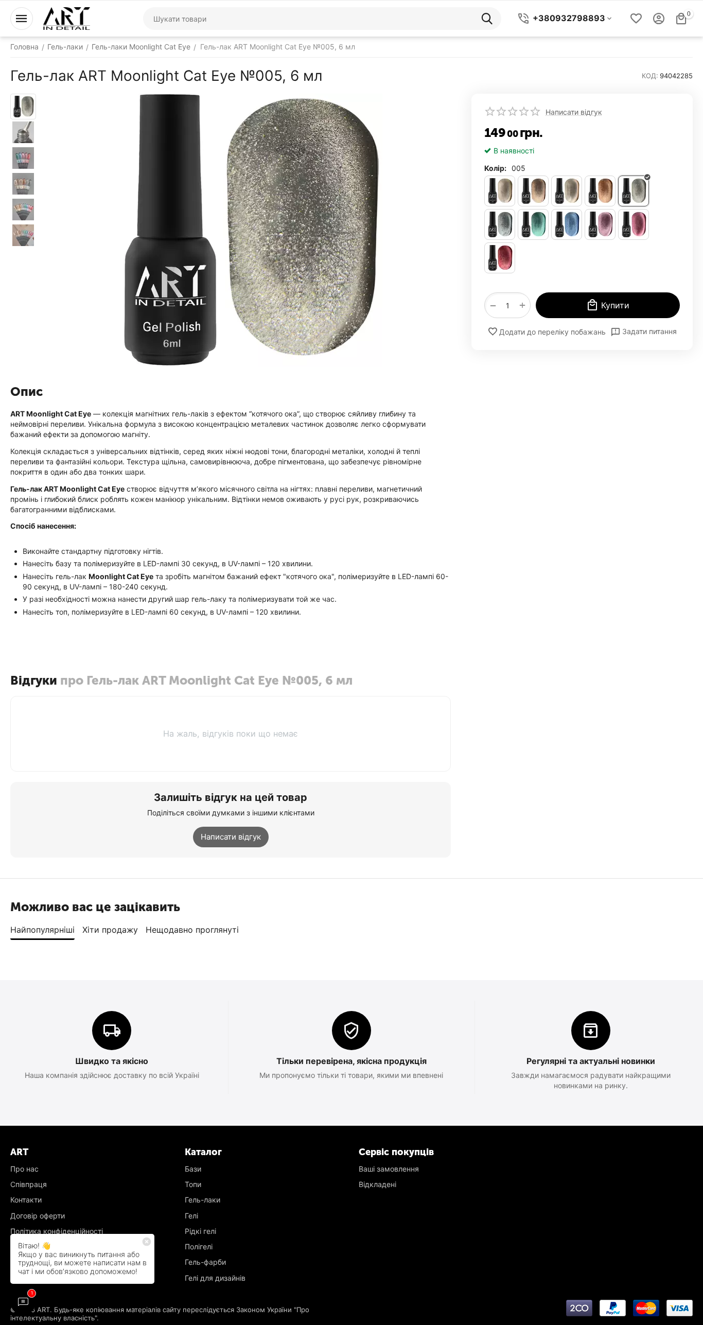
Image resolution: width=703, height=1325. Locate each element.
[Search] (490, 18)
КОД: (650, 76)
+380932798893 (569, 18)
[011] (499, 257)
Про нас (24, 1168)
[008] (566, 224)
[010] (633, 224)
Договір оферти (37, 1215)
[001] (499, 191)
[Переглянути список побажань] (636, 18)
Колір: (495, 168)
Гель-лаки (202, 1199)
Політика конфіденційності (56, 1231)
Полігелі (199, 1246)
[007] (533, 224)
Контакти (26, 1199)
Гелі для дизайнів (215, 1278)
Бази (193, 1168)
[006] (499, 224)
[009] (600, 224)
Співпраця (28, 1184)
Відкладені (377, 1184)
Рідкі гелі (200, 1231)
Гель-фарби (205, 1262)
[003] (566, 191)
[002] (533, 191)
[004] (600, 191)
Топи (193, 1184)
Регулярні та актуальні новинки (590, 1061)
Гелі (191, 1215)
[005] (633, 191)
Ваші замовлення (389, 1168)
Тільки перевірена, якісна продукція (351, 1061)
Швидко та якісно (111, 1061)
